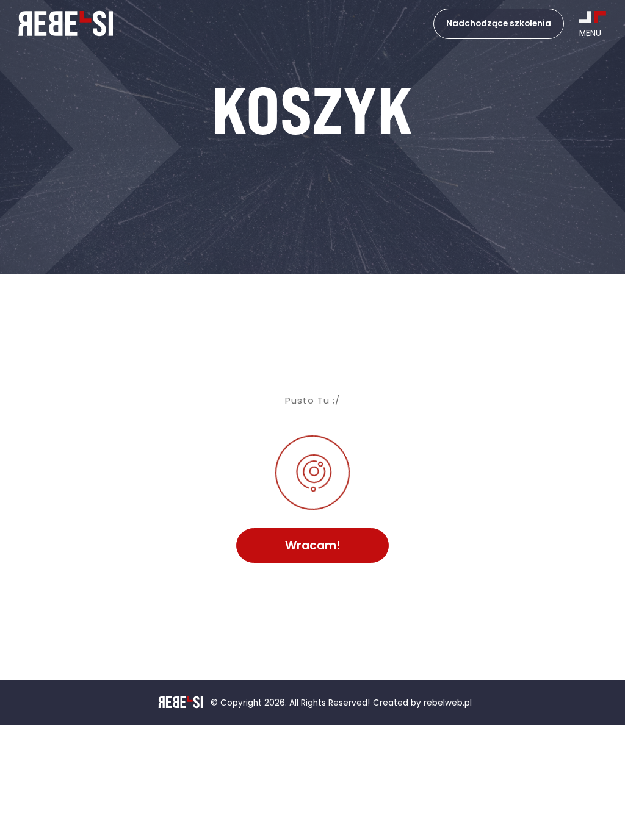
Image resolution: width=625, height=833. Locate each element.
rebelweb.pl (448, 703)
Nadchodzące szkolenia (498, 23)
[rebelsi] (65, 24)
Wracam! (313, 545)
